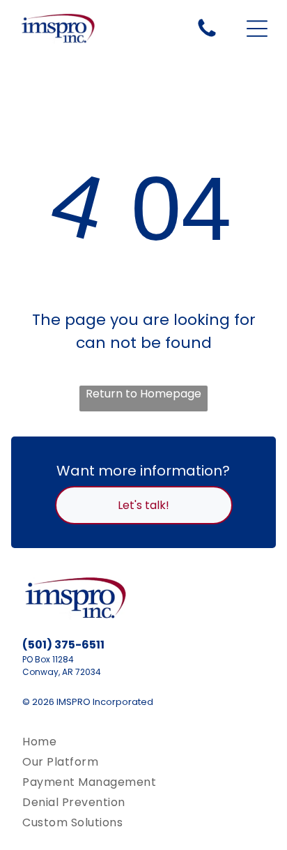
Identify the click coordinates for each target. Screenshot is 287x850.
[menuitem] (143, 741)
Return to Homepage (143, 394)
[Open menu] (257, 28)
